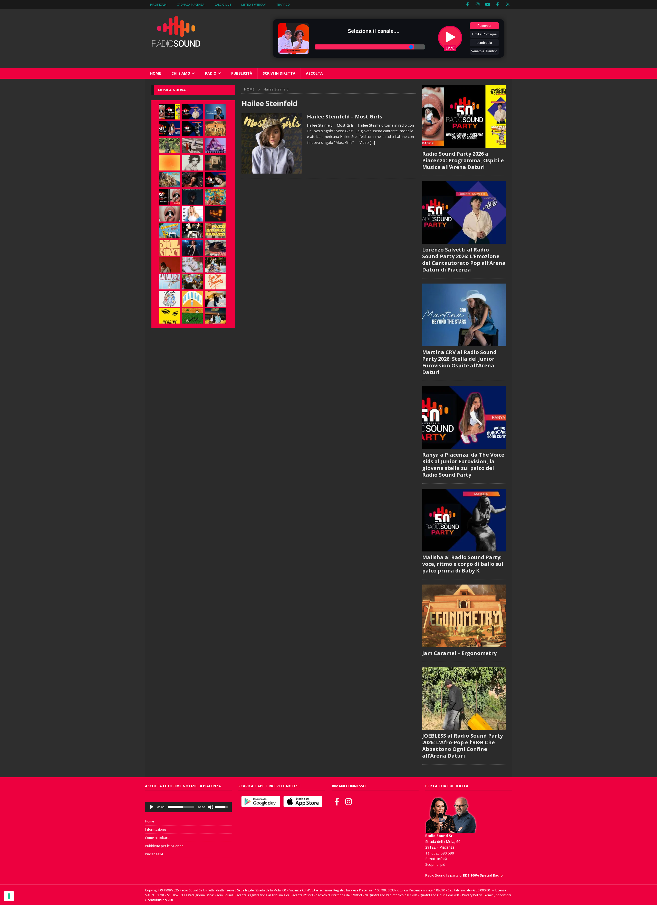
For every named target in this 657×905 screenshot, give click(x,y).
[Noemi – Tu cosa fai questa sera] (192, 248)
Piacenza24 (158, 4)
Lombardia (484, 43)
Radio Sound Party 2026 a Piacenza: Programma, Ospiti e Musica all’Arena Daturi (463, 160)
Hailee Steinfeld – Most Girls (344, 116)
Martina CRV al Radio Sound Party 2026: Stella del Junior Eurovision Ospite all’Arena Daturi (459, 362)
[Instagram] (477, 4)
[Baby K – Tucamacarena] (169, 230)
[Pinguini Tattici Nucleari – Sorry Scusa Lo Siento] (192, 299)
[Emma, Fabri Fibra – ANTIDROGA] (192, 145)
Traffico (283, 4)
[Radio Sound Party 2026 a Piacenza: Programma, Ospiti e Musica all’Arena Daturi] (169, 111)
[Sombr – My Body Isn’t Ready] (192, 162)
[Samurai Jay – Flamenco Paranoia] (169, 281)
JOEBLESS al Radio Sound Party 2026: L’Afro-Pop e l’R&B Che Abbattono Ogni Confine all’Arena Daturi (462, 745)
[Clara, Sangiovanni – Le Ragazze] (215, 265)
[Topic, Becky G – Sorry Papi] (215, 316)
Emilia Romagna (484, 34)
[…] (372, 142)
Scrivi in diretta (279, 73)
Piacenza (484, 26)
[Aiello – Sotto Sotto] (215, 299)
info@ (442, 858)
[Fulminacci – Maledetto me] (192, 316)
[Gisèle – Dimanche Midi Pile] (215, 162)
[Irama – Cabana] (169, 265)
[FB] (467, 4)
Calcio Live (223, 4)
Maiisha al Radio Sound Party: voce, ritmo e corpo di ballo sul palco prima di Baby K (462, 564)
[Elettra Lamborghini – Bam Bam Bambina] (215, 281)
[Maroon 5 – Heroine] (169, 316)
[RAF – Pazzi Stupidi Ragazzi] (215, 230)
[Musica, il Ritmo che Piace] (271, 143)
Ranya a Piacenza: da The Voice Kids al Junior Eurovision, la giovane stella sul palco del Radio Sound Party (463, 464)
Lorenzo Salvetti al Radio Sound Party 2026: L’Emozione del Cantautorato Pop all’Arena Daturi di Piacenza (464, 259)
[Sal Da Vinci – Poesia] (169, 248)
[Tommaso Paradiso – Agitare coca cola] (169, 162)
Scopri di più (435, 864)
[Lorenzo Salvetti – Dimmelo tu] (192, 197)
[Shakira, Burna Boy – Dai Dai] (169, 299)
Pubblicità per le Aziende (164, 845)
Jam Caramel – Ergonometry (459, 653)
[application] (188, 807)
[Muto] (210, 807)
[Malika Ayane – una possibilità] (192, 230)
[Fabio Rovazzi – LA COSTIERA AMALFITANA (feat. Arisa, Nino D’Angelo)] (169, 179)
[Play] (151, 807)
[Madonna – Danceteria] (215, 145)
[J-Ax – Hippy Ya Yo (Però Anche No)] (215, 248)
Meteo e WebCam (253, 4)
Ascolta (314, 73)
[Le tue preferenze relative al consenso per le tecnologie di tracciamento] (9, 896)
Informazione (155, 829)
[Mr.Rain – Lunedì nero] (192, 265)
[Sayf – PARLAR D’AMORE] (192, 179)
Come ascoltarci (157, 837)
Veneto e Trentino (484, 51)
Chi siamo (180, 73)
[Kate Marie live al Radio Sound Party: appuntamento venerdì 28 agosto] (215, 179)
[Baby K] (192, 214)
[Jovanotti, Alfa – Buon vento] (192, 281)
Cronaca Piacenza (190, 4)
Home (155, 73)
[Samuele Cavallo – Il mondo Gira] (215, 197)
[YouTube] (487, 4)
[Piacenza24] (507, 4)
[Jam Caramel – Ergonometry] (215, 128)
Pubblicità (241, 73)
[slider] (181, 807)
